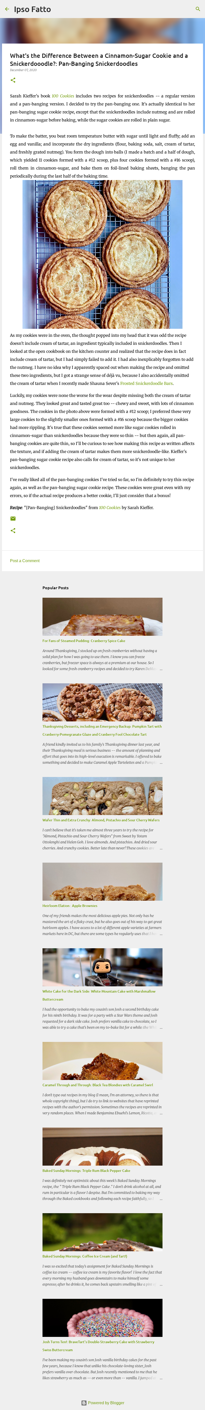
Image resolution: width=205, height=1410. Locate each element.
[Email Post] (13, 520)
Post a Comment (25, 561)
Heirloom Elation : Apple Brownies (69, 905)
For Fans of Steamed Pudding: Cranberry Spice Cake (83, 640)
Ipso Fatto (32, 9)
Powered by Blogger (105, 1403)
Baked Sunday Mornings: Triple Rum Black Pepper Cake (86, 1170)
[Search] (58, 9)
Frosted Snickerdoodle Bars (146, 383)
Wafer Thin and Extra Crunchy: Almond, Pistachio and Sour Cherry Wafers (101, 820)
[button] (13, 80)
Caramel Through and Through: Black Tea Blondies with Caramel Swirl (97, 1084)
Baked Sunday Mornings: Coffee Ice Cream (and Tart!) (84, 1256)
